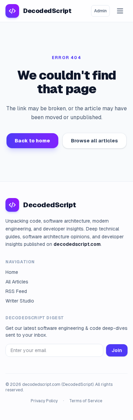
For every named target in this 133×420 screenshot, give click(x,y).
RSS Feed (16, 291)
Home (11, 272)
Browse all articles (94, 141)
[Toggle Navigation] (120, 10)
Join (117, 350)
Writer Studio (19, 301)
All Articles (16, 282)
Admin (100, 11)
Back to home (32, 141)
